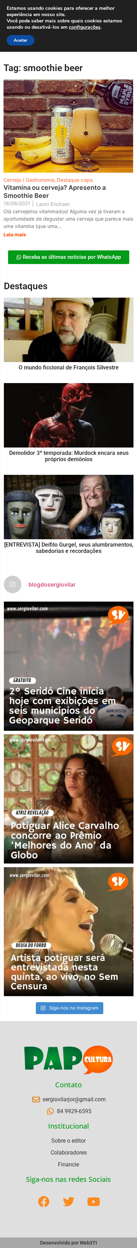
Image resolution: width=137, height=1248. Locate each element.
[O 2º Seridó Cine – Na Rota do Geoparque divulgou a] (68, 666)
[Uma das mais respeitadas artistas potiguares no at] (68, 931)
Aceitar (20, 40)
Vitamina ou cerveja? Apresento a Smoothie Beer (55, 191)
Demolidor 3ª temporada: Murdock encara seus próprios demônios (69, 456)
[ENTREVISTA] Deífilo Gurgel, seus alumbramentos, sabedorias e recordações (68, 547)
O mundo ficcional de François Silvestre (69, 367)
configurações (84, 27)
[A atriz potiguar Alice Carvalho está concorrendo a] (68, 799)
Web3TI (88, 1243)
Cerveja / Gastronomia (30, 180)
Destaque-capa (75, 180)
